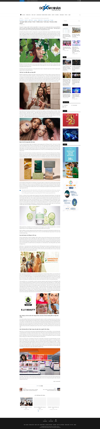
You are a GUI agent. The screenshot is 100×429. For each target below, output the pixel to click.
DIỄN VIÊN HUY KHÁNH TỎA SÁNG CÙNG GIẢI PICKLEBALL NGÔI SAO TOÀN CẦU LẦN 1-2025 (76, 50)
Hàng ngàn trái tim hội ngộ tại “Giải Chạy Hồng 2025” (67, 48)
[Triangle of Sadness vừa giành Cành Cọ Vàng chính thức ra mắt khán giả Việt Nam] (67, 62)
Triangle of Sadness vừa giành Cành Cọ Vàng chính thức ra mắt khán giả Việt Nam (67, 68)
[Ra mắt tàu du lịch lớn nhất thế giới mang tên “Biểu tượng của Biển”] (67, 90)
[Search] (79, 14)
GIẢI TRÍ (58, 424)
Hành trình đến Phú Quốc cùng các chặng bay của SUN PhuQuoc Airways (67, 36)
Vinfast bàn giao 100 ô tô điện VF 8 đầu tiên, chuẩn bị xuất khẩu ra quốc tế (76, 96)
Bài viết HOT (27, 18)
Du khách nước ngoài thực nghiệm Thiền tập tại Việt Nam (76, 35)
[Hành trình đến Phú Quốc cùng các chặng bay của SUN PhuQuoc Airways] (40, 401)
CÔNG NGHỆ (67, 424)
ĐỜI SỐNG (62, 424)
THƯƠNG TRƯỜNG (48, 424)
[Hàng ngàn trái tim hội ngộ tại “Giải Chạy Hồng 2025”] (67, 43)
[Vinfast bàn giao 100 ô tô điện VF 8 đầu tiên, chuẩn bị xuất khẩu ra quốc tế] (76, 90)
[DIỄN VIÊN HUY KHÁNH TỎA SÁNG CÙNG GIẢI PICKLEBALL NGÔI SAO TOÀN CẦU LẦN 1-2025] (76, 43)
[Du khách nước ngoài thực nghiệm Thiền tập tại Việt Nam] (76, 30)
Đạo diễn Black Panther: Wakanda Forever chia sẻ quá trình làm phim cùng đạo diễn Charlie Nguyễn (76, 81)
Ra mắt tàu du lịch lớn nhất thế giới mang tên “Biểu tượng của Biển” (66, 95)
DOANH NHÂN (42, 424)
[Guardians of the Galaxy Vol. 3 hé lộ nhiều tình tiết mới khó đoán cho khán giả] (76, 62)
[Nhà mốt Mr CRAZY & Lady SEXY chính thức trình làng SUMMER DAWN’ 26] (26, 401)
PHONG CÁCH (31, 424)
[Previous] (25, 1)
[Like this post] (37, 385)
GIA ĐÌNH (54, 424)
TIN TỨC (71, 424)
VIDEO (75, 424)
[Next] (26, 1)
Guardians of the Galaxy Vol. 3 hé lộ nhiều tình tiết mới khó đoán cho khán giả (76, 68)
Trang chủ (21, 18)
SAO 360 (26, 424)
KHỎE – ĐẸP (37, 424)
